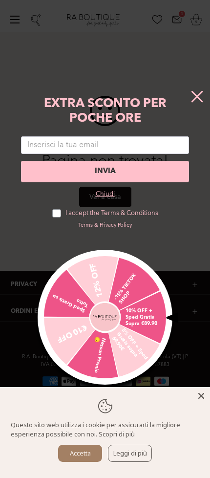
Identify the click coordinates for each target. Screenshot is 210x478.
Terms (85, 225)
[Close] (201, 396)
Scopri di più (117, 434)
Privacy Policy (116, 225)
